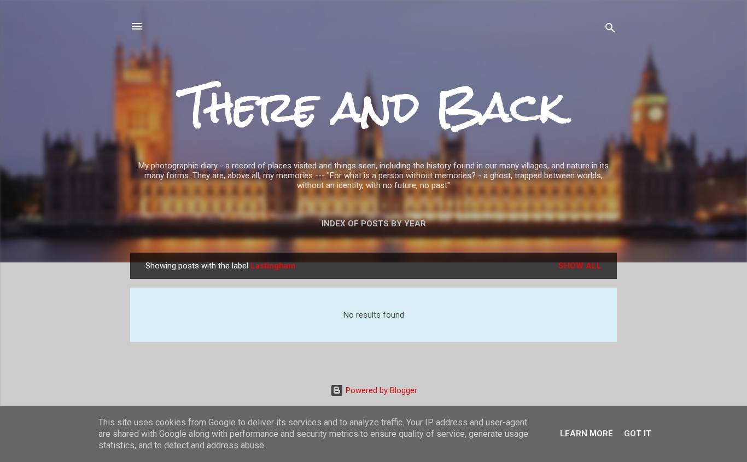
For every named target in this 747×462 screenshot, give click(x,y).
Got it (637, 433)
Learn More (586, 433)
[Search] (610, 29)
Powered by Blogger (380, 390)
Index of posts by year (374, 224)
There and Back (373, 107)
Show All (580, 266)
